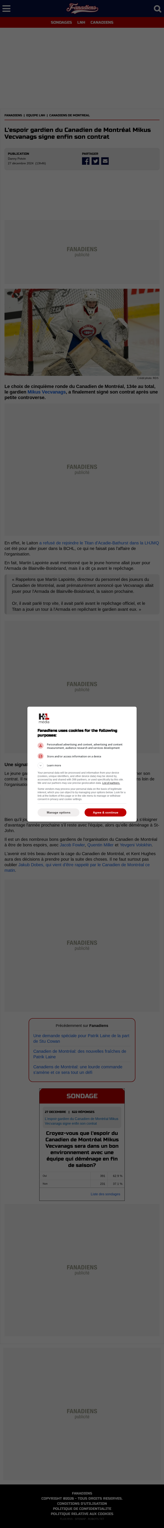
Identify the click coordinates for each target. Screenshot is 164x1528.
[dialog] (82, 764)
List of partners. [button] (111, 782)
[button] (82, 765)
